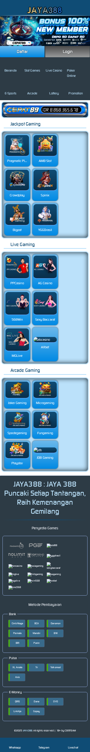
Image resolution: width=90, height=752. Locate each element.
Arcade (32, 93)
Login (68, 51)
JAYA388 (27, 730)
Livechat (73, 747)
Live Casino (54, 70)
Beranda (10, 70)
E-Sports (10, 93)
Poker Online (71, 73)
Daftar (22, 51)
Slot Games (32, 70)
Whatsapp (15, 747)
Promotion (75, 93)
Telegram (44, 747)
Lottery (54, 93)
